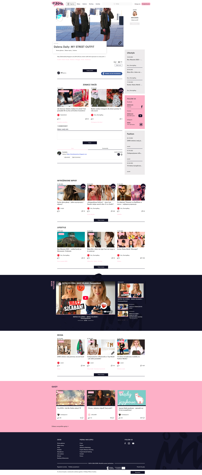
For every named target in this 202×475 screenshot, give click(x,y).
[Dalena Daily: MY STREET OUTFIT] (89, 27)
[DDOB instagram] (129, 444)
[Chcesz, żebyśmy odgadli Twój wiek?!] (101, 398)
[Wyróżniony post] (121, 91)
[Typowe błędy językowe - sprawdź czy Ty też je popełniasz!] (131, 398)
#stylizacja (88, 59)
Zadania (85, 4)
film (120, 187)
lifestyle (95, 91)
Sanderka (64, 152)
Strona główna (61, 443)
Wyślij (89, 142)
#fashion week (121, 369)
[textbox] (89, 136)
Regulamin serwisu (62, 467)
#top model (90, 369)
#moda (67, 59)
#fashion (72, 59)
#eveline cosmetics (62, 122)
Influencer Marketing (85, 447)
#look (82, 59)
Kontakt (82, 454)
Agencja (72, 4)
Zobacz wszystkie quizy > (60, 426)
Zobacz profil (134, 20)
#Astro (95, 261)
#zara (58, 369)
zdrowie (61, 187)
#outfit (59, 59)
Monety (59, 456)
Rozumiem (137, 472)
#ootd (63, 59)
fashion (61, 341)
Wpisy (78, 4)
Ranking (91, 4)
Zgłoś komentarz (76, 157)
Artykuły (59, 449)
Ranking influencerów (62, 458)
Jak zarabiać (60, 454)
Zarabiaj (98, 4)
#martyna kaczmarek (99, 369)
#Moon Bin (90, 261)
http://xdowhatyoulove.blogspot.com (77, 154)
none (120, 392)
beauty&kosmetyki (64, 91)
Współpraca (60, 451)
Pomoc (81, 456)
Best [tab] (72, 148)
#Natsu (119, 261)
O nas (81, 443)
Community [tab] (105, 148)
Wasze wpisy (60, 445)
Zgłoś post (118, 65)
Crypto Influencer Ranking (86, 449)
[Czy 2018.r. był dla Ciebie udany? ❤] (70, 398)
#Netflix (119, 214)
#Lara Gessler (91, 214)
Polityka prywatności (73, 467)
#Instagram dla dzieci (96, 122)
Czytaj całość (90, 70)
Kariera (81, 445)
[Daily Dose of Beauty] (58, 4)
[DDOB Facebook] (125, 444)
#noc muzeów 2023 (62, 261)
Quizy (58, 447)
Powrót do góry (141, 467)
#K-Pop (100, 261)
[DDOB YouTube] (133, 444)
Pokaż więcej (101, 220)
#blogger (77, 59)
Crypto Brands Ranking (86, 451)
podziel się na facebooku (113, 73)
